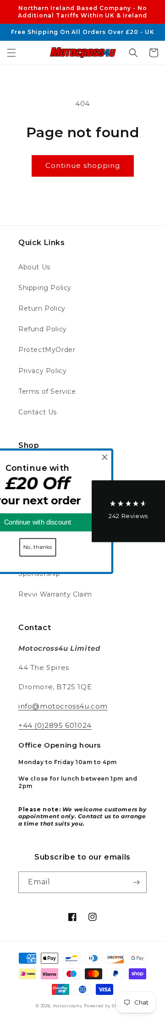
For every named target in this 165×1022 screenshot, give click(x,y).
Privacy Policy (42, 371)
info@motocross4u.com (63, 706)
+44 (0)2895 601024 (55, 725)
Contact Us (37, 412)
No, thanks (61, 547)
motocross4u (67, 1006)
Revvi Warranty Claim (55, 594)
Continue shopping (82, 165)
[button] (11, 53)
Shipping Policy (45, 288)
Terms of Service (47, 391)
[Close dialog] (129, 457)
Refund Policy (42, 329)
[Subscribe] (136, 882)
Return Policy (42, 308)
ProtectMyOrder (46, 350)
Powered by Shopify (106, 1006)
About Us (34, 267)
